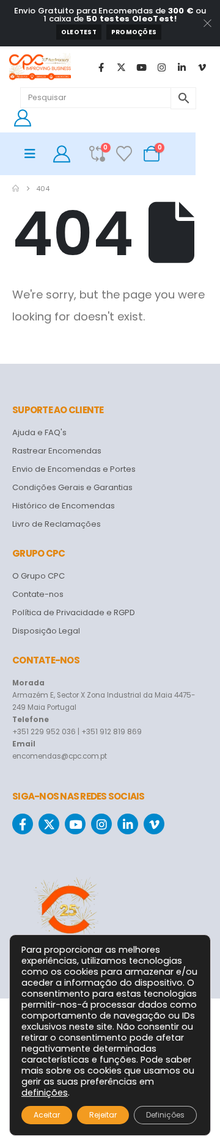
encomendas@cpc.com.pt (59, 756)
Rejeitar (103, 1115)
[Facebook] (100, 67)
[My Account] (22, 117)
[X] (121, 67)
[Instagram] (161, 67)
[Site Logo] (40, 67)
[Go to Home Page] (15, 188)
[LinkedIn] (181, 67)
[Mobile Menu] (33, 153)
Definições (165, 1115)
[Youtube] (141, 67)
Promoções (133, 32)
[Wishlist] (124, 154)
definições (44, 1092)
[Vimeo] (201, 67)
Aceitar (47, 1115)
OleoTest (79, 32)
